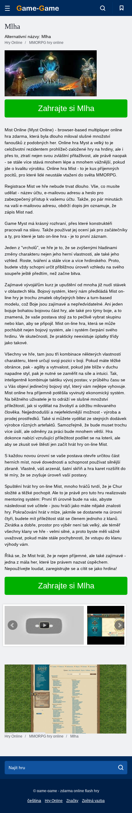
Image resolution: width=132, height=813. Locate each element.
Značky (72, 801)
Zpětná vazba (93, 801)
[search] (120, 767)
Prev (12, 625)
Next (119, 625)
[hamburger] (7, 8)
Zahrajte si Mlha (66, 108)
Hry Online (54, 801)
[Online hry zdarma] (37, 8)
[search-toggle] (102, 8)
